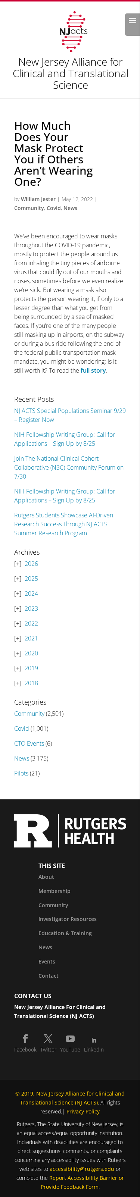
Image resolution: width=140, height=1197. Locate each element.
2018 (31, 683)
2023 (31, 608)
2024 (31, 593)
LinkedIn (94, 1049)
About (46, 876)
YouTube (70, 1049)
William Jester (38, 199)
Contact (48, 975)
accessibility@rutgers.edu (82, 1168)
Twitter (48, 1049)
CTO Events (29, 743)
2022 (31, 623)
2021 (31, 638)
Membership (54, 890)
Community (29, 207)
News (70, 207)
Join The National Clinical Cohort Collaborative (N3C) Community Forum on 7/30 (69, 467)
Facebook (25, 1049)
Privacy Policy (83, 1111)
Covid (54, 207)
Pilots (21, 773)
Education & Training (65, 933)
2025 (31, 578)
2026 (31, 564)
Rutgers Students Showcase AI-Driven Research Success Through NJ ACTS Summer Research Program (63, 524)
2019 (31, 668)
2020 (31, 653)
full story (93, 370)
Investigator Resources (67, 918)
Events (46, 961)
